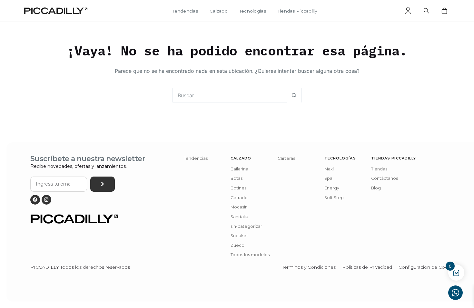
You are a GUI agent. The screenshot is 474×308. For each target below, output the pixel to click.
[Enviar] (102, 184)
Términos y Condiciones (309, 267)
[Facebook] (35, 200)
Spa (328, 178)
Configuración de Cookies (428, 267)
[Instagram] (46, 200)
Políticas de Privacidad (367, 267)
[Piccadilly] (56, 10)
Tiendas (379, 169)
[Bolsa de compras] (444, 11)
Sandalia (239, 216)
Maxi (329, 169)
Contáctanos (384, 178)
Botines (238, 188)
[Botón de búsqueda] (294, 95)
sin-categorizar (246, 226)
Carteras (286, 158)
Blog (376, 188)
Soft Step (334, 197)
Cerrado (239, 197)
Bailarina (239, 169)
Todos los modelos (250, 254)
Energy (331, 188)
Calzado (219, 11)
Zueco (237, 245)
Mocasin (239, 207)
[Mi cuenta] (408, 11)
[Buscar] (426, 11)
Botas (236, 178)
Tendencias (185, 11)
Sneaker (239, 235)
